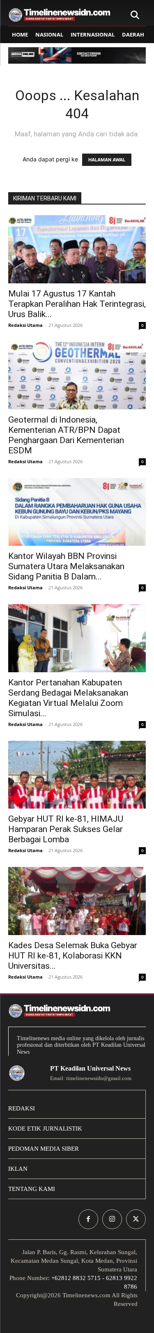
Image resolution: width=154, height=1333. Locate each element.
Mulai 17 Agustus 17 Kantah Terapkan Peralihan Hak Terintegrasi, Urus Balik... (77, 304)
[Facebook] (88, 1219)
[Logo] (59, 15)
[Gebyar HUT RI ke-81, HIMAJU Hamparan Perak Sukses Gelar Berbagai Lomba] (77, 775)
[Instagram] (112, 1219)
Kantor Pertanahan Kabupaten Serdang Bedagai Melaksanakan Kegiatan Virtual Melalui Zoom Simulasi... (68, 698)
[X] (136, 1219)
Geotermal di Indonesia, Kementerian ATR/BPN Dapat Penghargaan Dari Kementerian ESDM (66, 435)
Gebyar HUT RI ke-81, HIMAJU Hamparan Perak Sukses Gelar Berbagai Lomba (65, 829)
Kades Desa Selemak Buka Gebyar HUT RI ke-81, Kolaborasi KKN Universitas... (72, 955)
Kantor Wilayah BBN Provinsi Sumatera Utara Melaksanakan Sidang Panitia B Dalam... (66, 566)
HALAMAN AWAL (106, 160)
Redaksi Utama (25, 325)
